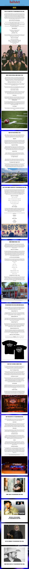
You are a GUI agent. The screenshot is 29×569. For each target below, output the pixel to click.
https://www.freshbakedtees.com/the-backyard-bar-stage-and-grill (14, 337)
